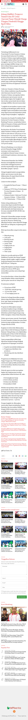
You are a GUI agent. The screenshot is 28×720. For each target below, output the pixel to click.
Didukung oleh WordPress (9, 716)
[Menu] (2, 4)
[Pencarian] (26, 4)
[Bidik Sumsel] (9, 4)
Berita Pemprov (5, 11)
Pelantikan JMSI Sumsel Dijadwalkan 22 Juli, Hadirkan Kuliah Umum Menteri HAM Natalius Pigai (13, 430)
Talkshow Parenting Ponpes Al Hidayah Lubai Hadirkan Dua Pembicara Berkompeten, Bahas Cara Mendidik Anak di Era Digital (16, 680)
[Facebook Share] (13, 456)
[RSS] (14, 711)
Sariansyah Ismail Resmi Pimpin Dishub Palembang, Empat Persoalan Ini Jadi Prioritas (15, 652)
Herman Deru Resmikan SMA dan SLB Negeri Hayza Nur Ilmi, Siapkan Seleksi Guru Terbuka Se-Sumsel (13, 425)
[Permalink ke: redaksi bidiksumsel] (2, 27)
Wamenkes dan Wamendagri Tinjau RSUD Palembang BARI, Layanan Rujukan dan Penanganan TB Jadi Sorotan (12, 636)
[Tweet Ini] (16, 456)
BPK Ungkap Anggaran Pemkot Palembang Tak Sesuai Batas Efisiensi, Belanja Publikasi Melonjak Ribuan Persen (13, 641)
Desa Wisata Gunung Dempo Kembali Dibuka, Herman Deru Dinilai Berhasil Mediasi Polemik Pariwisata (14, 440)
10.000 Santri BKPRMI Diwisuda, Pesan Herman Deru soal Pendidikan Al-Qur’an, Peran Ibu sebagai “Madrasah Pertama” (13, 420)
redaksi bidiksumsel (9, 26)
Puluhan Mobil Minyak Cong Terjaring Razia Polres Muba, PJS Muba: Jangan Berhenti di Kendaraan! (15, 658)
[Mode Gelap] (23, 4)
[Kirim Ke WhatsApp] (25, 456)
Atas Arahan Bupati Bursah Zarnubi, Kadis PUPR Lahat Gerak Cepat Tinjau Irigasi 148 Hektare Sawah (16, 669)
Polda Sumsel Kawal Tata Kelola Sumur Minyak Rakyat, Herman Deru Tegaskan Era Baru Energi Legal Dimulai (14, 445)
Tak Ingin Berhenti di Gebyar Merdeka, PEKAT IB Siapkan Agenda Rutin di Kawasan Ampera (13, 624)
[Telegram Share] (22, 456)
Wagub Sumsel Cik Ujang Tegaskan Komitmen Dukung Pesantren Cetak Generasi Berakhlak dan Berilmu (13, 435)
